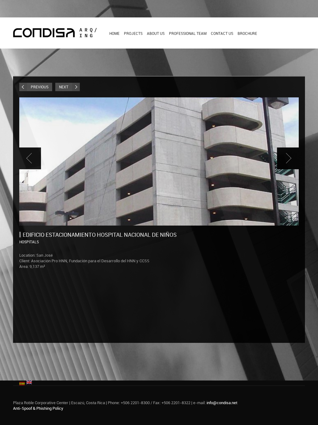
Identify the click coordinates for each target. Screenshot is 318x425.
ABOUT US (156, 33)
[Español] (22, 383)
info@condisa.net (222, 402)
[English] (29, 381)
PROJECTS (133, 33)
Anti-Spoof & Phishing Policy (38, 408)
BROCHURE (247, 33)
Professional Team (188, 33)
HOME (114, 33)
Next (63, 86)
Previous (39, 86)
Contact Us (222, 33)
